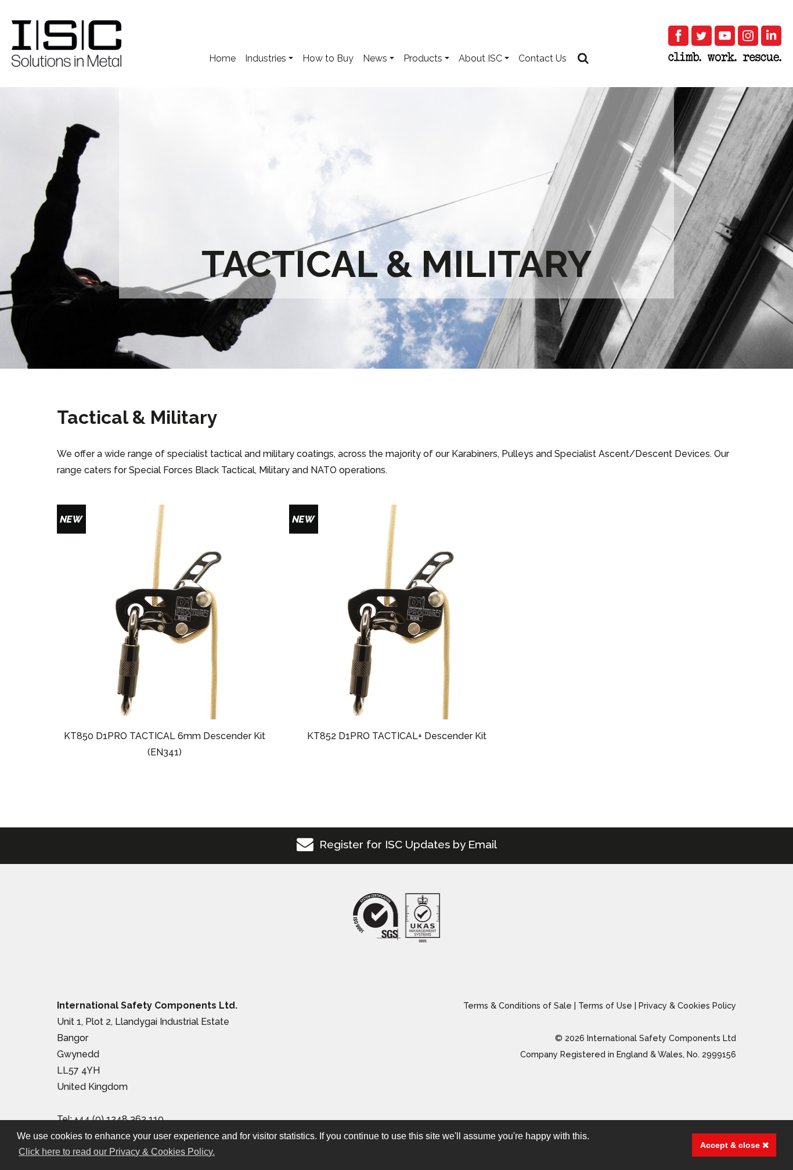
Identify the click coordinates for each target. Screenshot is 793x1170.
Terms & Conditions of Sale (517, 1005)
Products (422, 58)
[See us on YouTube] (725, 36)
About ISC (480, 58)
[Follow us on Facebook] (678, 36)
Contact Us (542, 58)
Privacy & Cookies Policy (687, 1005)
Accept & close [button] (731, 1145)
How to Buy (328, 58)
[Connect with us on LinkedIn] (771, 36)
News (375, 58)
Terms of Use (605, 1005)
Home (222, 58)
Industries (265, 58)
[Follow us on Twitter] (701, 36)
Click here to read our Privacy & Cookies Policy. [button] (117, 1152)
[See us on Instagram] (748, 36)
